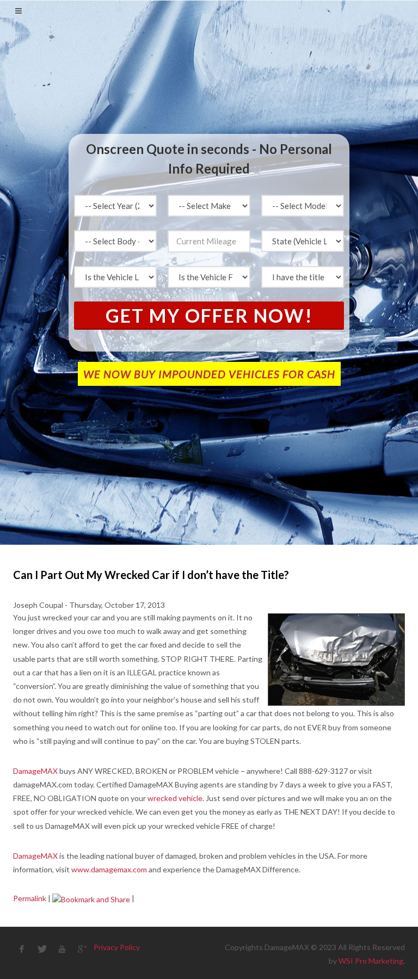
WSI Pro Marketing (371, 960)
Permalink (29, 898)
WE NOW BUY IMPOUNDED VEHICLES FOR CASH (209, 373)
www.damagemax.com (109, 869)
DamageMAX (35, 770)
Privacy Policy (117, 947)
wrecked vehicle (174, 798)
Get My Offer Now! (209, 315)
